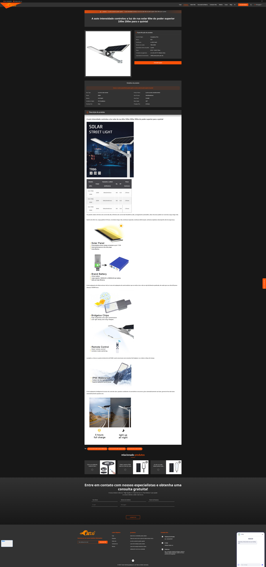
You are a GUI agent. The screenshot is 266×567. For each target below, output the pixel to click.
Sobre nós (192, 4)
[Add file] (239, 564)
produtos (105, 11)
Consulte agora (243, 4)
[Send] (262, 564)
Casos (226, 4)
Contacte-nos (213, 4)
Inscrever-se (103, 542)
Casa (180, 4)
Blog (231, 4)
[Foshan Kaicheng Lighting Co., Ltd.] (11, 5)
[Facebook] (262, 1)
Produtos (186, 4)
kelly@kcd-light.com (18, 1)
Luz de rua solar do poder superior (115, 11)
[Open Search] (251, 5)
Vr (234, 4)
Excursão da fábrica (203, 4)
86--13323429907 (169, 539)
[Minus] (262, 534)
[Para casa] (100, 11)
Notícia (220, 4)
